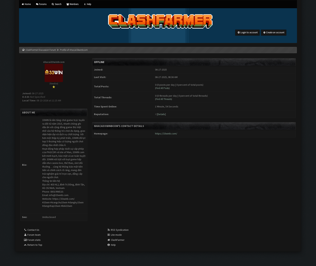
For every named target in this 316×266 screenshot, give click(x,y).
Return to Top (34, 244)
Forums (42, 4)
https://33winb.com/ (166, 133)
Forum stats (34, 240)
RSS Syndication (119, 229)
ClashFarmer (117, 240)
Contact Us (33, 229)
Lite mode (116, 234)
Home (27, 4)
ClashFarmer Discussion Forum (41, 50)
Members (73, 4)
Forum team (34, 234)
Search (57, 4)
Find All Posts (162, 88)
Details (161, 114)
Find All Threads (163, 99)
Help (88, 4)
